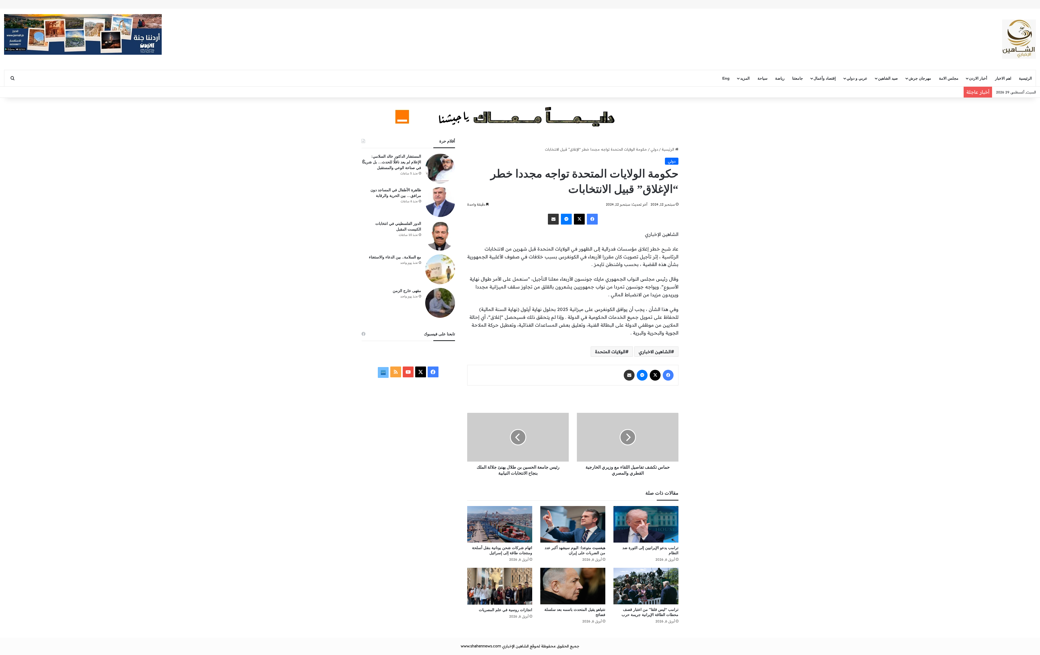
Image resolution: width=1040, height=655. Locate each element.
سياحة (763, 78)
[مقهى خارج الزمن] (440, 303)
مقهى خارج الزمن (407, 291)
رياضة (780, 78)
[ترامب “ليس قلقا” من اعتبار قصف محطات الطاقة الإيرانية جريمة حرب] (645, 586)
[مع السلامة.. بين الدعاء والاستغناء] (440, 269)
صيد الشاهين (888, 78)
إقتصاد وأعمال (825, 78)
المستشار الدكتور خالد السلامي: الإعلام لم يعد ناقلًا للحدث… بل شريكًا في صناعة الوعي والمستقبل (391, 162)
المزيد (745, 78)
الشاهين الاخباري (655, 351)
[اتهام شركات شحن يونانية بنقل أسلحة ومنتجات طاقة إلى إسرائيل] (499, 524)
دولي (654, 149)
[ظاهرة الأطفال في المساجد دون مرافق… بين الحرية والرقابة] (440, 202)
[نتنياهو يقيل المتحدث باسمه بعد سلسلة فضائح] (572, 586)
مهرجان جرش (920, 78)
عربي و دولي (857, 78)
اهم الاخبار (1003, 78)
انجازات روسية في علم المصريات (505, 610)
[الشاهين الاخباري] (1019, 39)
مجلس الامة (948, 78)
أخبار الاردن (978, 78)
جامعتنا (797, 78)
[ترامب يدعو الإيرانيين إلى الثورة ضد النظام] (645, 524)
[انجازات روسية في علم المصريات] (499, 586)
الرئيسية (1025, 78)
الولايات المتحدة (610, 351)
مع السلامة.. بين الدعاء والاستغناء (395, 257)
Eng (726, 78)
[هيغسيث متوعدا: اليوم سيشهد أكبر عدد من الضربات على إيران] (572, 524)
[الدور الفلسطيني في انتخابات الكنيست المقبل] (440, 236)
